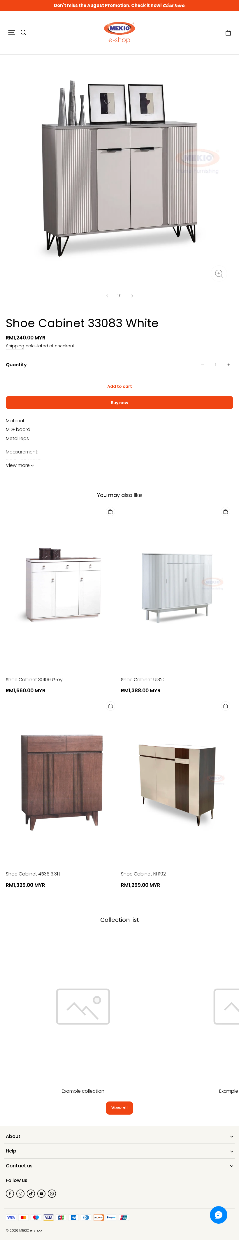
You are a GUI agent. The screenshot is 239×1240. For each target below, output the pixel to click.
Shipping (15, 346)
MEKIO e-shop (30, 1230)
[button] (11, 32)
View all (119, 1108)
